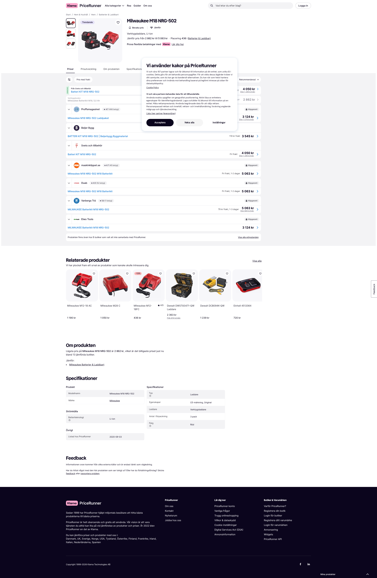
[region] (189, 94)
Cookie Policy (152, 87)
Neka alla (189, 122)
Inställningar (219, 122)
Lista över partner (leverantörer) (160, 113)
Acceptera (160, 122)
